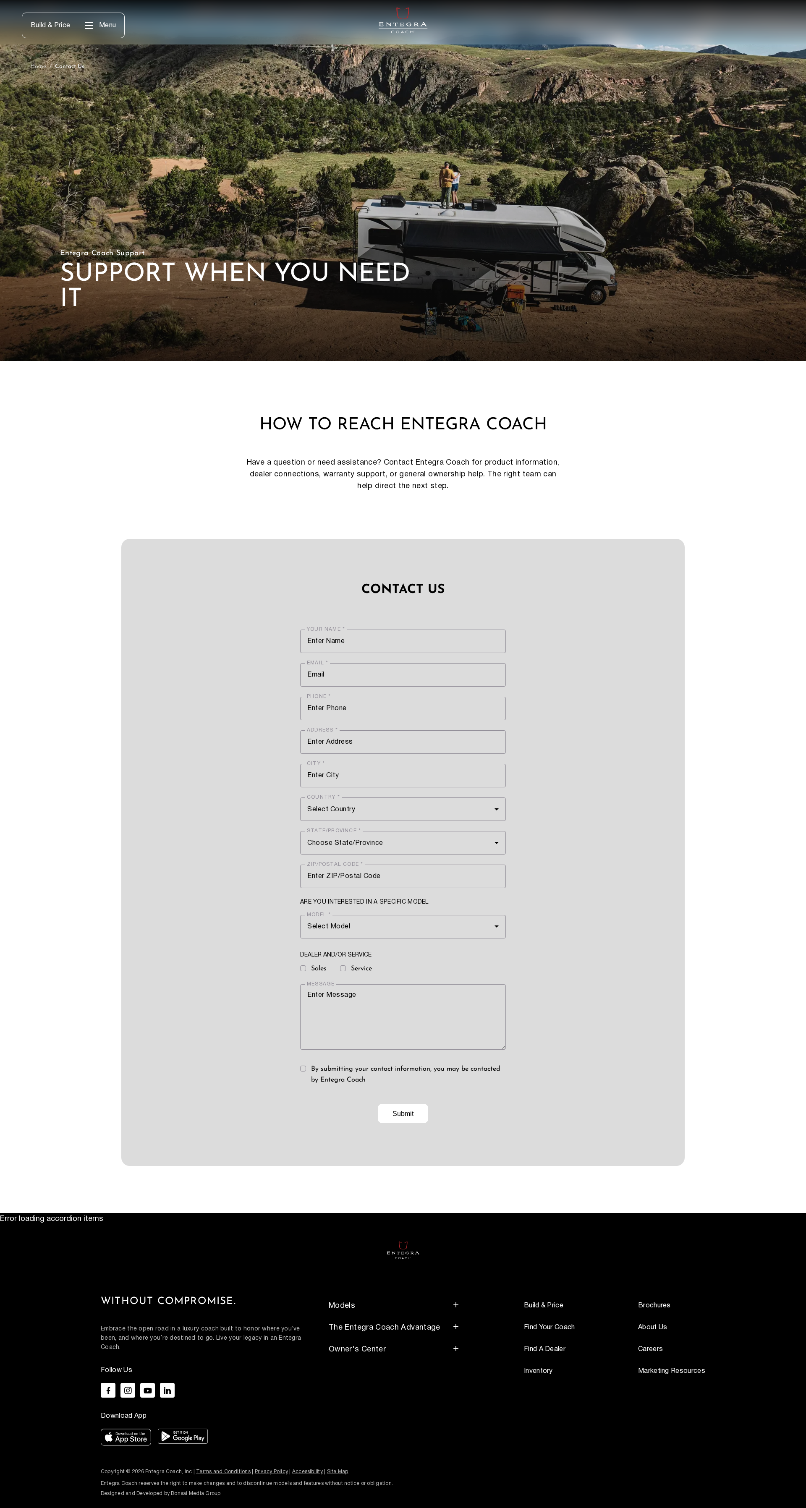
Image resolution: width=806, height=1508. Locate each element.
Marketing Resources (671, 1371)
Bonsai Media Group (195, 1494)
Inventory (538, 1371)
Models (342, 1306)
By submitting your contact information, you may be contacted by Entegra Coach (405, 1074)
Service (361, 968)
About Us (652, 1327)
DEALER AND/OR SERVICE (336, 955)
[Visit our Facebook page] (108, 1390)
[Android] (183, 1439)
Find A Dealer (544, 1349)
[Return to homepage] (403, 1249)
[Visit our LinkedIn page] (167, 1390)
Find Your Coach (549, 1327)
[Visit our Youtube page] (147, 1390)
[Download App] (126, 1439)
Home (38, 66)
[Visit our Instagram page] (127, 1390)
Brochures (654, 1305)
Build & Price (50, 25)
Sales (319, 968)
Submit (403, 1113)
